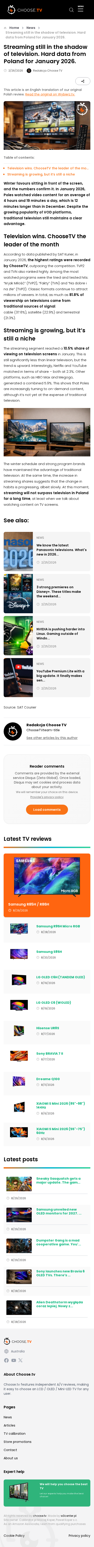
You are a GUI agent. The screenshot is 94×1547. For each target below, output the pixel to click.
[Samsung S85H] (19, 954)
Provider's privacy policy (47, 797)
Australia (18, 1351)
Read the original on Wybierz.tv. (50, 94)
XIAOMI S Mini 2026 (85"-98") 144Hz (60, 1106)
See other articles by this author (52, 738)
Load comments (47, 809)
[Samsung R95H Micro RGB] (19, 929)
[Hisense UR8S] (19, 1030)
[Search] (71, 10)
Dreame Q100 (48, 1079)
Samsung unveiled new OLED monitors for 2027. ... (58, 1212)
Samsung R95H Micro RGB (58, 926)
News (30, 27)
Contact (10, 1450)
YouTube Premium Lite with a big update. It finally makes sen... (60, 676)
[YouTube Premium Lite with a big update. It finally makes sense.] (18, 677)
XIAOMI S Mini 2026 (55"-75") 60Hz (60, 1131)
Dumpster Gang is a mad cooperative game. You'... (58, 1243)
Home (14, 27)
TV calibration (15, 1433)
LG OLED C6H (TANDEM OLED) (60, 977)
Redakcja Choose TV (47, 71)
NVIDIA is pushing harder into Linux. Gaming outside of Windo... (61, 634)
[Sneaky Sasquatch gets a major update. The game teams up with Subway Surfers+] (19, 1184)
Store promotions (17, 1441)
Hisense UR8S (47, 1028)
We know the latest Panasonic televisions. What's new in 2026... (62, 550)
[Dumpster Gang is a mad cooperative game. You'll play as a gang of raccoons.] (19, 1246)
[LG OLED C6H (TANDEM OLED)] (19, 979)
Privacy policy (79, 1535)
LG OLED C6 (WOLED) (53, 1003)
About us (11, 1458)
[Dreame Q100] (19, 1081)
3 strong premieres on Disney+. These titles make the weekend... (59, 591)
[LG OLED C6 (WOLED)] (19, 1005)
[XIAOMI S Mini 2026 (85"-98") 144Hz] (19, 1107)
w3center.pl (68, 1516)
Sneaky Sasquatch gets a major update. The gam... (58, 1181)
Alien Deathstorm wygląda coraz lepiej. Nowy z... (59, 1304)
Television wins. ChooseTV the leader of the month (48, 168)
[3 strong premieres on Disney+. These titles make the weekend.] (18, 593)
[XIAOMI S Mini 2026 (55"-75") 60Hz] (19, 1132)
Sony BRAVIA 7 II (49, 1054)
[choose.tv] (26, 9)
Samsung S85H (49, 952)
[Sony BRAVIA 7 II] (19, 1056)
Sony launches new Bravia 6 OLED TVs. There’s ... (60, 1273)
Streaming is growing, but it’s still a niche (41, 174)
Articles (9, 1425)
